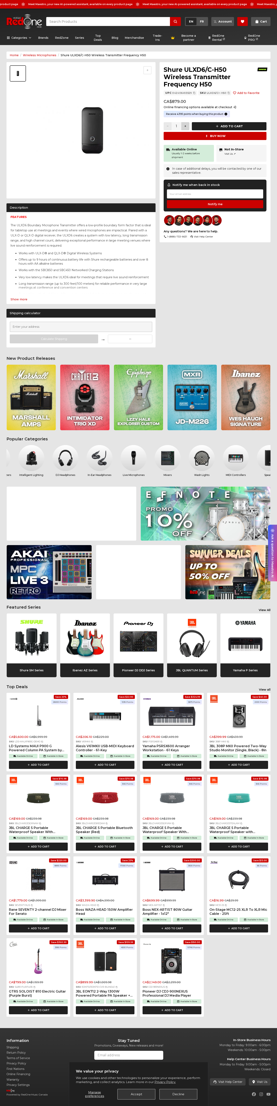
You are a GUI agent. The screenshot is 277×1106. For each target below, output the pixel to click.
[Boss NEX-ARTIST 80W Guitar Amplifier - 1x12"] (172, 880)
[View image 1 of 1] (18, 73)
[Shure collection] (262, 69)
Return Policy (16, 1052)
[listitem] (31, 397)
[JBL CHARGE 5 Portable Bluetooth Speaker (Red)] (105, 799)
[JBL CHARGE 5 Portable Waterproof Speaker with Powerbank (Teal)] (238, 799)
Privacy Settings (18, 1085)
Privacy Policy (16, 1063)
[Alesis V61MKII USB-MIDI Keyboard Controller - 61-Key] (105, 717)
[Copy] (194, 93)
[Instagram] (261, 1094)
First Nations (15, 1069)
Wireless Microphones (39, 55)
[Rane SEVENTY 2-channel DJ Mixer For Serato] (38, 880)
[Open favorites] (242, 21)
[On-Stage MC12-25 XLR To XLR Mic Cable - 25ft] (238, 880)
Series (79, 38)
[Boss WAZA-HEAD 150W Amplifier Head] (105, 880)
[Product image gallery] (18, 190)
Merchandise (134, 38)
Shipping (12, 1047)
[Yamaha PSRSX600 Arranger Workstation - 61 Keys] (172, 717)
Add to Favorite (248, 93)
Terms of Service (18, 1058)
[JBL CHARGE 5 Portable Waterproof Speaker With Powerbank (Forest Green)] (38, 799)
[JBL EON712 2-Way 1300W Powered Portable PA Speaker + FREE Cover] (105, 962)
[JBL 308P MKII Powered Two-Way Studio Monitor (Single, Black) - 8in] (238, 717)
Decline (178, 1094)
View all (265, 689)
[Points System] (226, 114)
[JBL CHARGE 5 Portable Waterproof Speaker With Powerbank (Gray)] (172, 799)
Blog (115, 38)
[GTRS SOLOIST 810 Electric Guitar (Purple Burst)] (38, 962)
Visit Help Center (230, 1082)
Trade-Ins (157, 38)
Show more (19, 299)
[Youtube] (268, 1094)
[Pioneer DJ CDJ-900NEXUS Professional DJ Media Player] (172, 962)
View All (265, 610)
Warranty (12, 1079)
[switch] (196, 21)
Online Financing (18, 1074)
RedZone (62, 38)
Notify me (215, 204)
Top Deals (98, 38)
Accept (136, 1094)
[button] (42, 742)
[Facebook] (254, 1094)
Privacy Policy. (165, 1082)
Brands (43, 38)
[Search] (175, 21)
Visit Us (230, 153)
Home (14, 55)
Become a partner (188, 38)
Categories (19, 38)
